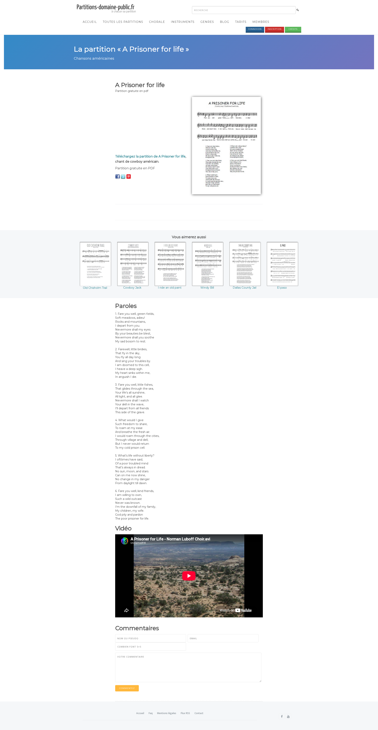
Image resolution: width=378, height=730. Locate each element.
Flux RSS (185, 713)
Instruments (183, 22)
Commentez (127, 688)
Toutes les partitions (123, 22)
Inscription (275, 29)
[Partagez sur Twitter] (123, 176)
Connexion (255, 29)
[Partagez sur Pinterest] (128, 176)
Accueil (90, 22)
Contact (199, 713)
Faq (151, 713)
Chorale (157, 22)
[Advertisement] (150, 124)
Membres (260, 22)
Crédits (293, 29)
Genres (207, 22)
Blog (224, 22)
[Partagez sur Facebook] (117, 176)
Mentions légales (166, 713)
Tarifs (240, 22)
